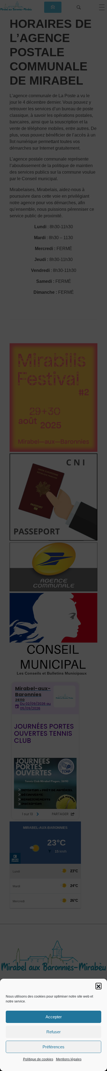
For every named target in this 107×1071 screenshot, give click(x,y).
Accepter (54, 1016)
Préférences (53, 1047)
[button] (98, 986)
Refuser (53, 1032)
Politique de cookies (38, 1059)
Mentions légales (68, 1059)
